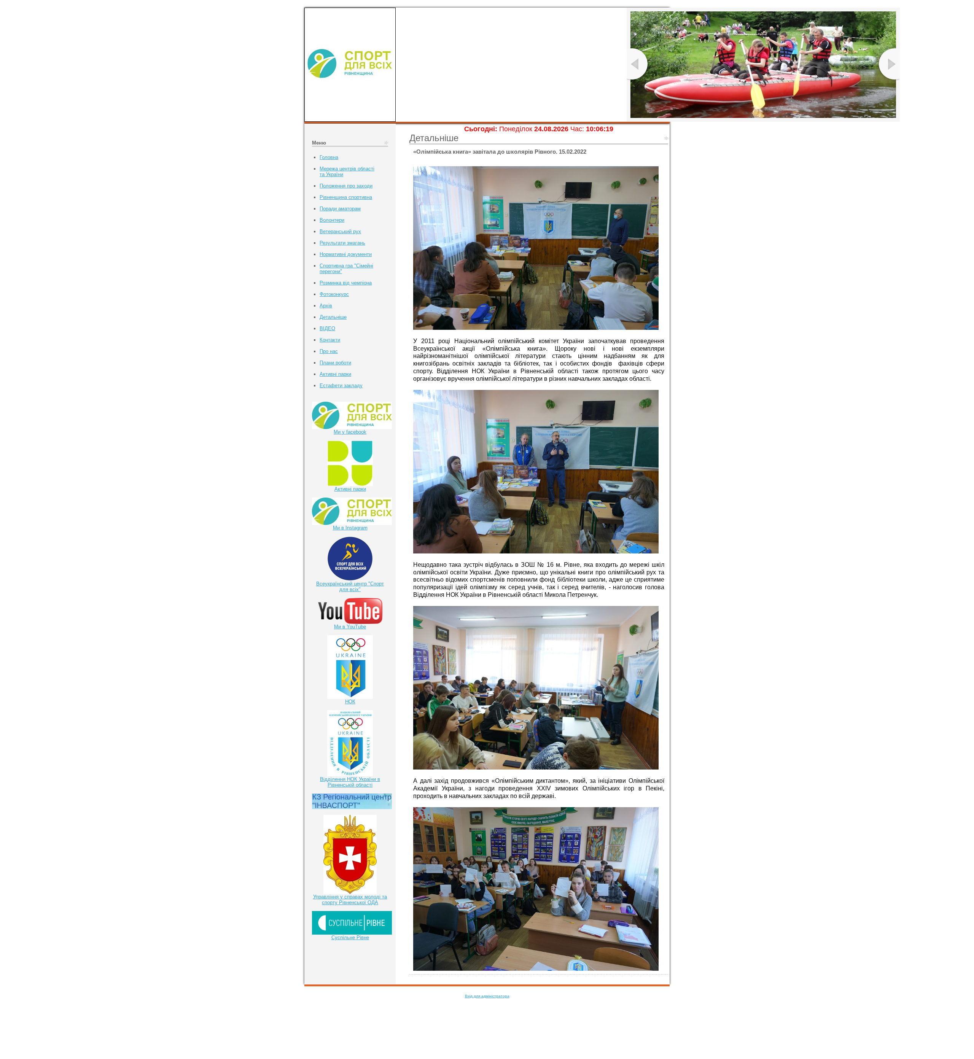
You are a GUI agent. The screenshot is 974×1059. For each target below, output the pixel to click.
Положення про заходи (346, 186)
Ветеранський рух (340, 231)
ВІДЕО (327, 328)
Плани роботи (335, 363)
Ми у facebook (350, 432)
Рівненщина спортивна (346, 197)
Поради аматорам (340, 208)
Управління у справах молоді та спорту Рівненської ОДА (350, 899)
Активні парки (335, 374)
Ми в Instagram (350, 528)
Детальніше (333, 317)
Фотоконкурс (334, 294)
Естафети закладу (341, 385)
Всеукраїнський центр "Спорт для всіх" (350, 586)
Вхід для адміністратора (487, 996)
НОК (350, 701)
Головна (329, 157)
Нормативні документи (346, 254)
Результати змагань (342, 243)
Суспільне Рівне (350, 937)
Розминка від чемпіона (346, 283)
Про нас (329, 351)
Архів (326, 305)
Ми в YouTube (350, 627)
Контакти (330, 340)
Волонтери (332, 220)
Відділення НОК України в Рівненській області (350, 782)
